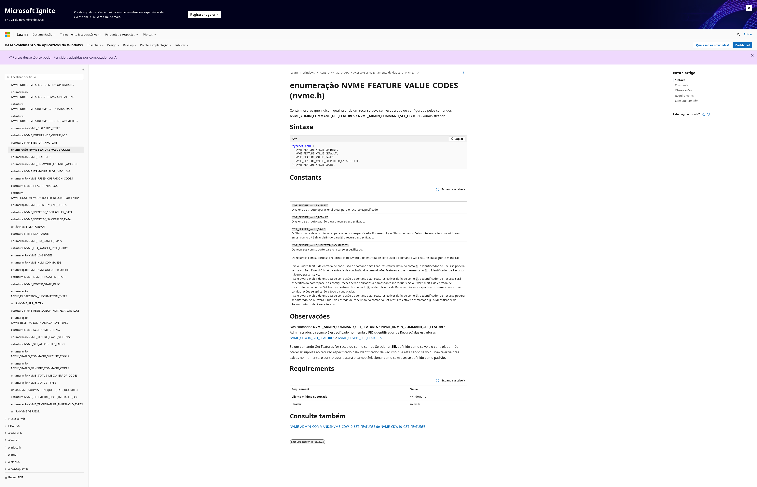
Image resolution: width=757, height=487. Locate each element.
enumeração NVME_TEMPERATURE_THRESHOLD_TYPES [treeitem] (47, 404)
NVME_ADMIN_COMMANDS (310, 426)
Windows (309, 72)
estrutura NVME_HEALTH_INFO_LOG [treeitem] (34, 186)
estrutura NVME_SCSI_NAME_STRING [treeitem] (35, 330)
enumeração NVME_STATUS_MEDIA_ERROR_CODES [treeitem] (44, 375)
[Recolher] (83, 69)
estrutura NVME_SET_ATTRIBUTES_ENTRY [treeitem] (38, 344)
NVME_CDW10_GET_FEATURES (312, 338)
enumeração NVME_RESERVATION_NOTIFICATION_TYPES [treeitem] (39, 320)
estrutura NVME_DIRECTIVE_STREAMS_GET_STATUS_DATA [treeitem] (42, 106)
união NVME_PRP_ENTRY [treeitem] (27, 303)
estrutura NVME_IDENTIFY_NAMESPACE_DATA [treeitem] (41, 219)
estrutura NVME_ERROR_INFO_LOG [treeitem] (34, 142)
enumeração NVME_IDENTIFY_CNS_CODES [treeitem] (39, 205)
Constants (681, 85)
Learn (294, 72)
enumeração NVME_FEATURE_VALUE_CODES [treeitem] (40, 149)
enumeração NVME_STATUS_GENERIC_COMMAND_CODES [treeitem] (40, 366)
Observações (683, 90)
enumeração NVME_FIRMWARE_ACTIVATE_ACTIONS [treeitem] (44, 164)
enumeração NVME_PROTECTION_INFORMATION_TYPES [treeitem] (39, 293)
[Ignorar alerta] (749, 8)
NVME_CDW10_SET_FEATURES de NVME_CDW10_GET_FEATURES (378, 426)
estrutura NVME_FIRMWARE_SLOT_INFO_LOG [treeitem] (40, 171)
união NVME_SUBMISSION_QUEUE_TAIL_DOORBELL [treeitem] (44, 390)
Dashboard (742, 45)
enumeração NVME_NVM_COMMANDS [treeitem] (36, 262)
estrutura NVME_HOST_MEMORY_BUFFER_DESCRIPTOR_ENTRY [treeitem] (45, 195)
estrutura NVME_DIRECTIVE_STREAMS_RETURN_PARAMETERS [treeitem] (44, 118)
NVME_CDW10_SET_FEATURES (360, 338)
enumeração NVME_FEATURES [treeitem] (30, 157)
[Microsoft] (7, 34)
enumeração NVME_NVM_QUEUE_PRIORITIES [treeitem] (40, 270)
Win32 (335, 72)
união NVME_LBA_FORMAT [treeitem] (28, 226)
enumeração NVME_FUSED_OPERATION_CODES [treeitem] (42, 178)
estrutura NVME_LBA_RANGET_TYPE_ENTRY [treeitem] (39, 248)
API (346, 72)
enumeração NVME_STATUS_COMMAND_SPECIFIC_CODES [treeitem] (40, 354)
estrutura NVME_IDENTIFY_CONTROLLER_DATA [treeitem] (41, 212)
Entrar (748, 34)
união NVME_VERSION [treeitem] (25, 411)
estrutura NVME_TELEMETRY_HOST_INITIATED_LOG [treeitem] (44, 397)
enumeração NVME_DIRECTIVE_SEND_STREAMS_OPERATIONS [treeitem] (42, 94)
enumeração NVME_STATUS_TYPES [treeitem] (33, 382)
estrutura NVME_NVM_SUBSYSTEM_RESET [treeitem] (38, 277)
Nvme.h (410, 72)
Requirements (684, 95)
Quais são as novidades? (712, 45)
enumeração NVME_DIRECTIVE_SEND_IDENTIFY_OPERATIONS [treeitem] (42, 82)
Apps (323, 72)
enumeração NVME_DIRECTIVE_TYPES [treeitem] (35, 128)
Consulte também (686, 101)
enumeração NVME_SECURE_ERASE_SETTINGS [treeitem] (41, 337)
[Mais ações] (463, 73)
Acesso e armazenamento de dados (376, 72)
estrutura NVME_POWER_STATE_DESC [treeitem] (35, 284)
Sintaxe (680, 80)
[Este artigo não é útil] (708, 114)
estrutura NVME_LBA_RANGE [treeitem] (30, 234)
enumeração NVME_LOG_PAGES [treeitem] (31, 255)
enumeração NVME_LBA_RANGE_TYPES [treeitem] (36, 241)
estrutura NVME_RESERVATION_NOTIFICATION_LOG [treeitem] (45, 310)
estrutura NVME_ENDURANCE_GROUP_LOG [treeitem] (39, 135)
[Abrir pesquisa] (738, 34)
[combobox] (44, 77)
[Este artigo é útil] (703, 114)
